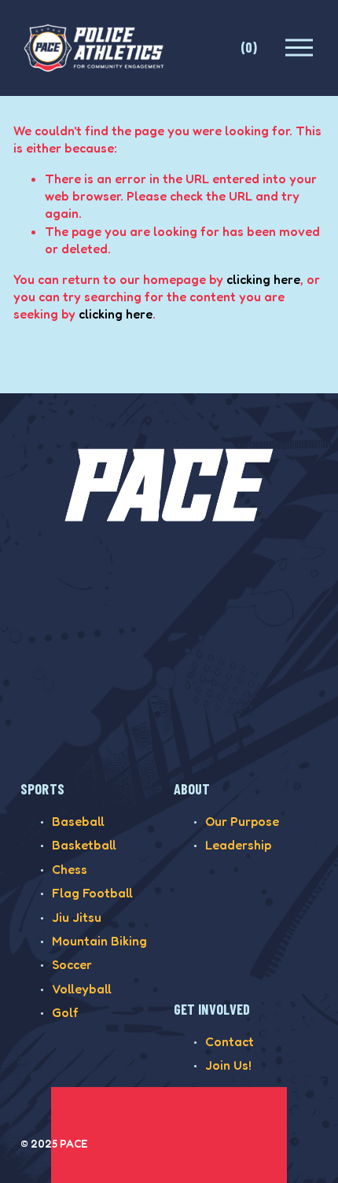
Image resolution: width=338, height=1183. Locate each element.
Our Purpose (242, 821)
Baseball (78, 821)
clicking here (263, 279)
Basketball (84, 845)
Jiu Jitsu (76, 917)
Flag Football (92, 893)
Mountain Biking (99, 941)
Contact (229, 1041)
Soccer (72, 964)
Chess (69, 869)
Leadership (238, 845)
